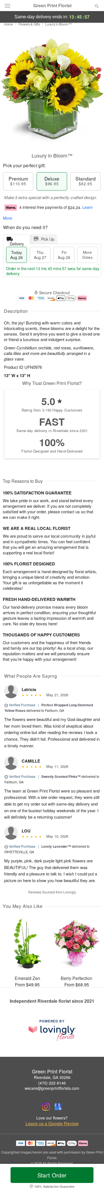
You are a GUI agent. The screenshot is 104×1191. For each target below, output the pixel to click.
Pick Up (47, 239)
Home (8, 24)
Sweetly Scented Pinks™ (61, 776)
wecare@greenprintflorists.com (52, 1088)
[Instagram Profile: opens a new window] (46, 1107)
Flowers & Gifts (29, 24)
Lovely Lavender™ (56, 846)
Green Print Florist (52, 5)
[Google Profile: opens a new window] (58, 1107)
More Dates (87, 255)
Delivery (17, 242)
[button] (92, 1178)
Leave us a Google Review (52, 1124)
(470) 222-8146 (52, 1083)
